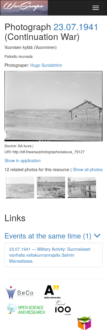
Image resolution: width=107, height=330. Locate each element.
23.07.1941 (76, 26)
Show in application (22, 160)
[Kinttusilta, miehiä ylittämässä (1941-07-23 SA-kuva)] (81, 203)
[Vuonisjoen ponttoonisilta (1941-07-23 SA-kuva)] (50, 203)
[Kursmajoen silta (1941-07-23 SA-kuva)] (19, 203)
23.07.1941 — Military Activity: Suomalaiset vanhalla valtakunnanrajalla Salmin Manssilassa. (49, 255)
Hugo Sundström (46, 65)
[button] (53, 235)
